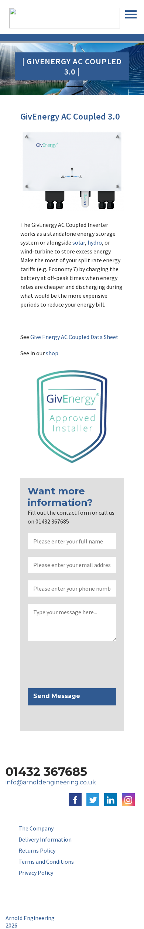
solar (78, 242)
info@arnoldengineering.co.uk (51, 782)
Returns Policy (36, 850)
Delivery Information (45, 839)
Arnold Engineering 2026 (30, 921)
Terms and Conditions (46, 861)
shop (52, 353)
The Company (36, 828)
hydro (95, 242)
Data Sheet (104, 337)
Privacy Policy (35, 872)
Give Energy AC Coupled (59, 337)
